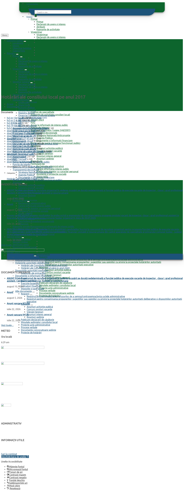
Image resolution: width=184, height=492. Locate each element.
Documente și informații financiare (54, 140)
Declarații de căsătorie (12, 451)
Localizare (36, 6)
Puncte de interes (21, 164)
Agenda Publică (44, 138)
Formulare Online (21, 239)
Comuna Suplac (32, 4)
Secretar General (39, 45)
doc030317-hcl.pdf (17, 156)
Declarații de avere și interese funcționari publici (37, 180)
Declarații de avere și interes (51, 24)
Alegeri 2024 (37, 120)
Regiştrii (25, 294)
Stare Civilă (42, 68)
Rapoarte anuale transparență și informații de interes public (43, 226)
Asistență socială (27, 110)
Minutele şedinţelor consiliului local (57, 285)
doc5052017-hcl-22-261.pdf (22, 130)
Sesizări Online (20, 242)
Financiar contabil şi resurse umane (55, 78)
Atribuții (41, 27)
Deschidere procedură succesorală (54, 184)
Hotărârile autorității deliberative (17, 432)
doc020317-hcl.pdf (17, 159)
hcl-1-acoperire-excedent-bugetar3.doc (27, 128)
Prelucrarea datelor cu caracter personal (57, 171)
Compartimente (39, 63)
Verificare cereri (21, 244)
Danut (34, 166)
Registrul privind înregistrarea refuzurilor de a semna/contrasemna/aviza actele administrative (94, 259)
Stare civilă (24, 213)
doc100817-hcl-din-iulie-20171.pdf (25, 151)
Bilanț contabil (46, 244)
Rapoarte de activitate (48, 29)
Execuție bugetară (48, 246)
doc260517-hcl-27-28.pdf (20, 141)
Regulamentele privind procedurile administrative (58, 223)
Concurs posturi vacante (57, 272)
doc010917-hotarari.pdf (20, 161)
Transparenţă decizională (44, 132)
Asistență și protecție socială (51, 174)
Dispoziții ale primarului (51, 236)
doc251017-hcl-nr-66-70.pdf (22, 143)
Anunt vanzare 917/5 (18, 314)
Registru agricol (45, 76)
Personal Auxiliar (45, 83)
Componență (37, 104)
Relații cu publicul (46, 89)
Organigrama (38, 58)
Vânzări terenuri (45, 153)
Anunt (10, 204)
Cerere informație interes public (53, 169)
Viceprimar (36, 32)
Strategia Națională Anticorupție (53, 135)
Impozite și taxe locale (50, 251)
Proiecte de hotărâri (31, 332)
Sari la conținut (9, 454)
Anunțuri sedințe (45, 158)
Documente (13, 106)
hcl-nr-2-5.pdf (14, 120)
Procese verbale (47, 290)
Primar (34, 19)
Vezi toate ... (7, 245)
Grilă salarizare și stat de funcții (47, 94)
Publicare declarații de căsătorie (55, 282)
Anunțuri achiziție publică (50, 148)
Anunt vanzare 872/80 (18, 303)
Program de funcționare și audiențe (49, 91)
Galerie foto (19, 51)
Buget (42, 241)
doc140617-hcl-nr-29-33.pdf (22, 149)
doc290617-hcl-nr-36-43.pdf (22, 136)
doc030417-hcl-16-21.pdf (20, 154)
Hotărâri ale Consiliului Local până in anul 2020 (45, 268)
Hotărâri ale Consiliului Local (22, 179)
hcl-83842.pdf (14, 123)
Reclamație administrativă (32, 203)
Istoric (16, 45)
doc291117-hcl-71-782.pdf (21, 133)
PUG (33, 122)
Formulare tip (38, 163)
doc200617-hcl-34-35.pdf (20, 146)
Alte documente (23, 291)
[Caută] (35, 15)
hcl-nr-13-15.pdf (15, 118)
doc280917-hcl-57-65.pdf (20, 138)
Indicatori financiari (49, 249)
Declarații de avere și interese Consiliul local (53, 107)
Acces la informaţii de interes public (49, 125)
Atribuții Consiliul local (42, 109)
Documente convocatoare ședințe (56, 293)
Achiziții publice (45, 70)
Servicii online (31, 200)
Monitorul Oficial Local (25, 247)
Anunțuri (17, 182)
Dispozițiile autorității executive (31, 270)
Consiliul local (31, 102)
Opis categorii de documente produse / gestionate (57, 194)
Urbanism (42, 65)
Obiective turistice (22, 48)
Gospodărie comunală (48, 81)
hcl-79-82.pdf (14, 125)
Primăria (29, 17)
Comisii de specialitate (42, 112)
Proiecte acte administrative (53, 288)
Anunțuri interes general (49, 156)
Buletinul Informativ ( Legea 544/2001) (50, 130)
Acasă (10, 104)
